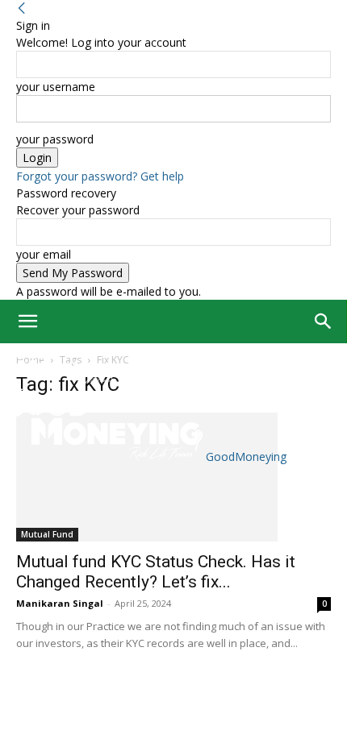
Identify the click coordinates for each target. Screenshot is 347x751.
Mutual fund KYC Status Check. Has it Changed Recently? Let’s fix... (155, 571)
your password (55, 139)
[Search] (323, 321)
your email (43, 254)
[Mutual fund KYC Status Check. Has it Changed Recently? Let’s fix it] (173, 477)
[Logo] (58, 380)
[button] (27, 321)
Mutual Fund (47, 534)
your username (55, 86)
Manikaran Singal (59, 603)
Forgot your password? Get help (100, 176)
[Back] (21, 8)
